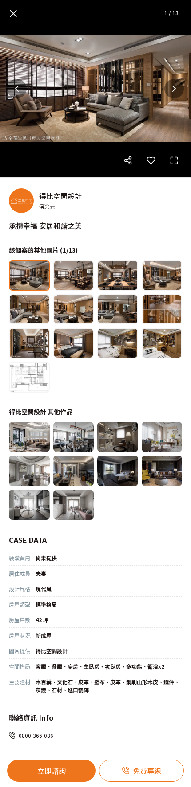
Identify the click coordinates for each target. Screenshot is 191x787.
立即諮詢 (51, 770)
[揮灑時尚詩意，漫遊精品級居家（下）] (117, 471)
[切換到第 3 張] (117, 275)
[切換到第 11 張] (117, 343)
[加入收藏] (151, 160)
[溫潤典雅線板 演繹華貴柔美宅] (29, 437)
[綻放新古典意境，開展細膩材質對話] (29, 471)
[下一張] (174, 88)
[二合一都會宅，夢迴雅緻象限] (73, 471)
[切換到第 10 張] (73, 343)
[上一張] (17, 88)
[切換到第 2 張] (73, 275)
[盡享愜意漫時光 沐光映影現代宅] (73, 437)
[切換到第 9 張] (29, 343)
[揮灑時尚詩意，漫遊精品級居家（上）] (162, 471)
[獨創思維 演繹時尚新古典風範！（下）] (117, 437)
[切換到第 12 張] (162, 343)
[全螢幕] (174, 160)
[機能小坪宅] (73, 505)
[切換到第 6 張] (73, 309)
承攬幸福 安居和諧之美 (45, 225)
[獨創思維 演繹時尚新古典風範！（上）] (162, 437)
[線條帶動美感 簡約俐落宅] (29, 505)
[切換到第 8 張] (162, 309)
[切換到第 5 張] (29, 309)
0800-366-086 (36, 735)
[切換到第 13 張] (29, 377)
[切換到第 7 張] (117, 309)
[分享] (128, 160)
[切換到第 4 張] (162, 275)
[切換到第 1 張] (29, 275)
